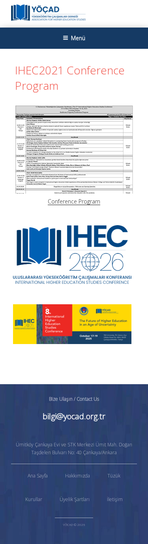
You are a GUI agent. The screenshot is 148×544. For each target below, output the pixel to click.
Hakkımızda (77, 475)
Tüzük (113, 475)
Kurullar (33, 499)
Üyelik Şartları (75, 499)
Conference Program (74, 201)
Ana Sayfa (38, 475)
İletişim (115, 499)
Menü (78, 38)
